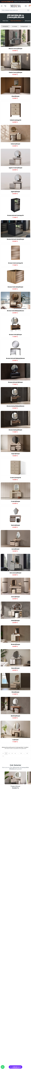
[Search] (28, 10)
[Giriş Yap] (26, 6)
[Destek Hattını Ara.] (5, 6)
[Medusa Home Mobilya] (15, 6)
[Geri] (3, 753)
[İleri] (3, 756)
